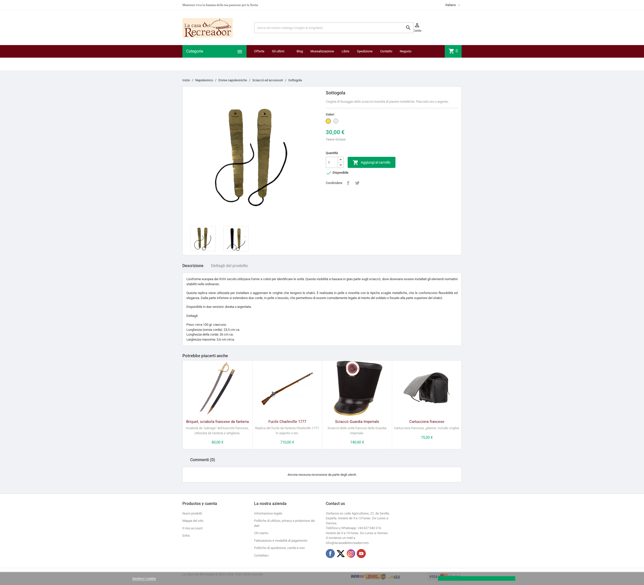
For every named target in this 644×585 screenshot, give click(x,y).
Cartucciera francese (426, 421)
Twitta (357, 183)
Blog (300, 51)
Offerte (259, 51)
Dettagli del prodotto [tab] (229, 265)
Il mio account (192, 528)
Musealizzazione (322, 51)
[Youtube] (361, 553)
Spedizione (365, 51)
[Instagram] (350, 553)
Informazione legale (268, 513)
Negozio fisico (405, 57)
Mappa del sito (192, 521)
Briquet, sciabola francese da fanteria (217, 421)
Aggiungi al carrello (371, 163)
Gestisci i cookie (144, 578)
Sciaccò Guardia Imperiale (357, 421)
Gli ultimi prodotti (278, 57)
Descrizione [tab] (193, 265)
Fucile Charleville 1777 (287, 421)
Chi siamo (261, 533)
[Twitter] (340, 553)
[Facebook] (330, 553)
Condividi (348, 183)
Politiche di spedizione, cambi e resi (279, 548)
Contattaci (261, 555)
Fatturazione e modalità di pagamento (280, 540)
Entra (186, 535)
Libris (345, 51)
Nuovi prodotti (192, 513)
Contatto (386, 51)
